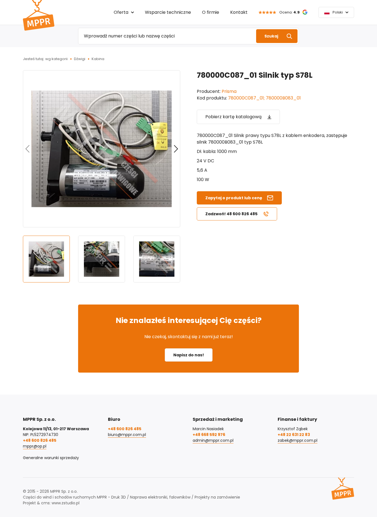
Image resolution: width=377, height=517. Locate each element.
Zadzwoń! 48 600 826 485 (231, 214)
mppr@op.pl (34, 446)
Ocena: (289, 12)
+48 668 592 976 (209, 434)
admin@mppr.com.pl (213, 440)
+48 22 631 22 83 (294, 434)
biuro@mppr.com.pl (127, 434)
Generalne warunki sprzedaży (51, 458)
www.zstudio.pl (65, 503)
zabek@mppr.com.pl (297, 440)
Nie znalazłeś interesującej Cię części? (189, 320)
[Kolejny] (176, 149)
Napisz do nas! (188, 355)
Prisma (229, 91)
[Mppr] (38, 15)
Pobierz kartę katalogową (233, 117)
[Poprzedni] (27, 149)
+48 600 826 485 (39, 440)
